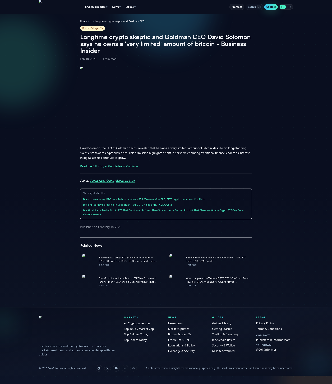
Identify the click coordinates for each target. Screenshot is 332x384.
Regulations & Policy (181, 345)
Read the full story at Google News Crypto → (109, 166)
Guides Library (221, 323)
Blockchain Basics (223, 340)
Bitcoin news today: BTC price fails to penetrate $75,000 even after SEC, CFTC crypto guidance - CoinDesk (144, 199)
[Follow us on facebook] (99, 368)
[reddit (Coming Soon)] (133, 368)
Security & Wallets (224, 345)
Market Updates (178, 329)
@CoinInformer (266, 349)
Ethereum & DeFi (179, 340)
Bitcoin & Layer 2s (179, 334)
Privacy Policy (265, 323)
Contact (271, 6)
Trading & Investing (225, 334)
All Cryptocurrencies (137, 323)
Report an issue (125, 180)
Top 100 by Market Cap (139, 329)
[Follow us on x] (107, 368)
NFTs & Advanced (223, 351)
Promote (237, 6)
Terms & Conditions (269, 329)
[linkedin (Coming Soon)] (125, 368)
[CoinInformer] (78, 329)
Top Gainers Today (136, 334)
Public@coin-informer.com (273, 340)
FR (289, 6)
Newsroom (175, 323)
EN (282, 6)
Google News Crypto (102, 180)
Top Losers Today (135, 340)
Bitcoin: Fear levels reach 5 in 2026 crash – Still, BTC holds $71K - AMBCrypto (127, 204)
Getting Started (222, 329)
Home (83, 21)
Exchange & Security (181, 351)
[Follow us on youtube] (116, 368)
